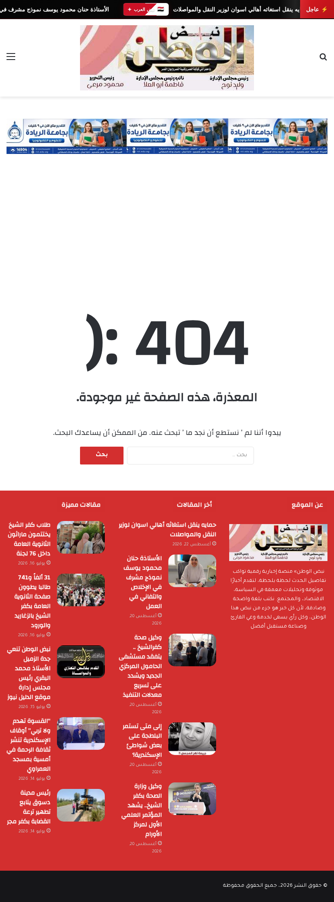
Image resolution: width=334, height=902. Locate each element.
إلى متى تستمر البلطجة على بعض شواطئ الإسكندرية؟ (142, 741)
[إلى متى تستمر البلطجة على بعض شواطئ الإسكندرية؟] (192, 738)
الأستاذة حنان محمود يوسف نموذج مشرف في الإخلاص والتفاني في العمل (143, 582)
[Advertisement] (167, 219)
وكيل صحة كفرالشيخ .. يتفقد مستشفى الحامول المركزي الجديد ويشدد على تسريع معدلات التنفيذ (140, 666)
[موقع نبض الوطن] (167, 57)
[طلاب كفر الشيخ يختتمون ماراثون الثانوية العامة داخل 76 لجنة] (81, 537)
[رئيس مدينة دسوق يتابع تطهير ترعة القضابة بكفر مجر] (81, 805)
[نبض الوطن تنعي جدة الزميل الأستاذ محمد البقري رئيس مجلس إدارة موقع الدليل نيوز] (81, 661)
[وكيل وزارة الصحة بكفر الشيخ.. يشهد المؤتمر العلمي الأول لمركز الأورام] (192, 798)
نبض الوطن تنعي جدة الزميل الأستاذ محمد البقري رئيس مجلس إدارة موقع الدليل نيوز (28, 673)
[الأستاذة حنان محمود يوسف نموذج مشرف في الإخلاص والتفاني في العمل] (192, 571)
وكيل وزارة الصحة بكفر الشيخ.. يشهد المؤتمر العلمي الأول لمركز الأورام (141, 810)
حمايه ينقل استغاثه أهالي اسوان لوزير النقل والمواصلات (240, 9)
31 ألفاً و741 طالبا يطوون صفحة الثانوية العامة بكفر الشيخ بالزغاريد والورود (32, 601)
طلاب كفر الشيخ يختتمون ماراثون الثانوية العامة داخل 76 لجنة (29, 539)
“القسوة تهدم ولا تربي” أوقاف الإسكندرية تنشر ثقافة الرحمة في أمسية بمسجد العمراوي (28, 745)
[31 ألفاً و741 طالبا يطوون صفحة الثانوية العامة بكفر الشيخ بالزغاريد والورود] (81, 590)
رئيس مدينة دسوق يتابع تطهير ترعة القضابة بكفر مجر (28, 807)
